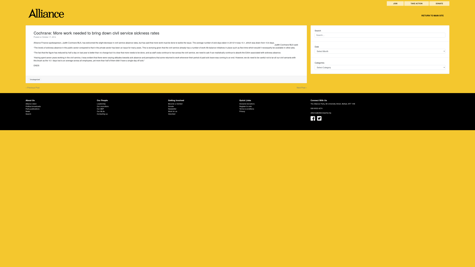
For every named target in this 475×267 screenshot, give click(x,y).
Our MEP (100, 109)
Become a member (175, 103)
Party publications (32, 109)
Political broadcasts (33, 106)
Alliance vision (31, 103)
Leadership (101, 103)
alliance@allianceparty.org (321, 112)
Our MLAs (101, 111)
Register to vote (245, 106)
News (28, 111)
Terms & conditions (246, 109)
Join (395, 3)
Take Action (416, 3)
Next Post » (302, 87)
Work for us (172, 111)
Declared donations (247, 103)
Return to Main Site (432, 15)
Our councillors (103, 106)
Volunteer (172, 114)
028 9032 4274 (316, 108)
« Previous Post (32, 87)
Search (28, 114)
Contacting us (102, 114)
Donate (439, 3)
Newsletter (172, 109)
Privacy (242, 111)
